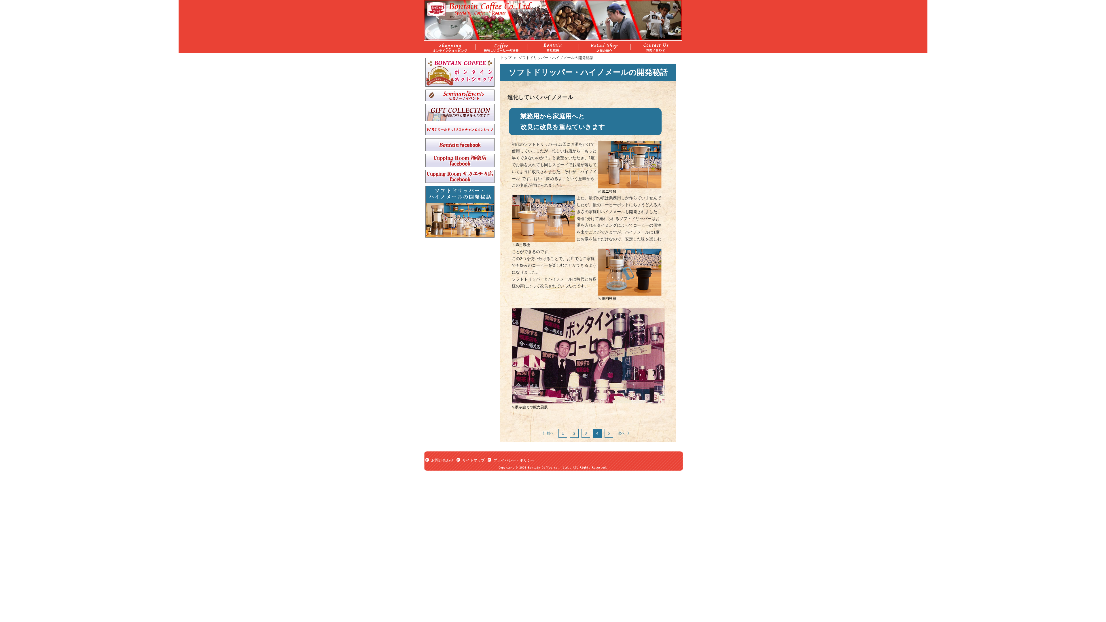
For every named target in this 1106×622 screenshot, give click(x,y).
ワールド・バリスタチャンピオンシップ (460, 129)
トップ (506, 58)
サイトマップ (473, 460)
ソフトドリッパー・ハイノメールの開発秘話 (555, 58)
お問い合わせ (442, 460)
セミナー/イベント (460, 95)
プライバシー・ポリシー (514, 460)
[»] (553, 47)
